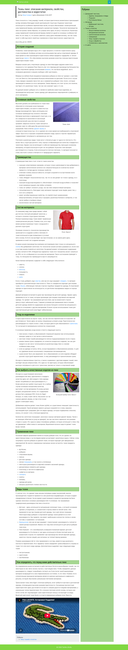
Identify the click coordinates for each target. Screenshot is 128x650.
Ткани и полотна (91, 28)
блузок (22, 286)
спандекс (63, 281)
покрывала (28, 462)
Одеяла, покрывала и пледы (98, 16)
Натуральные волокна (96, 32)
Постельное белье (95, 20)
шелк (21, 277)
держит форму (39, 128)
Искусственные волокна (97, 30)
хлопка (18, 247)
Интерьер (88, 22)
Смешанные (93, 37)
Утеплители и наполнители (98, 43)
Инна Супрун (27, 15)
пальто (26, 58)
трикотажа (73, 323)
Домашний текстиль (92, 14)
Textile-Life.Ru (23, 2)
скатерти (22, 474)
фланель (48, 69)
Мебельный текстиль (96, 24)
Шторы (91, 26)
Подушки (92, 18)
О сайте (88, 45)
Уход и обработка (95, 41)
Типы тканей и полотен (28, 639)
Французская (23, 522)
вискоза (22, 269)
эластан (38, 281)
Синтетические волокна (97, 34)
